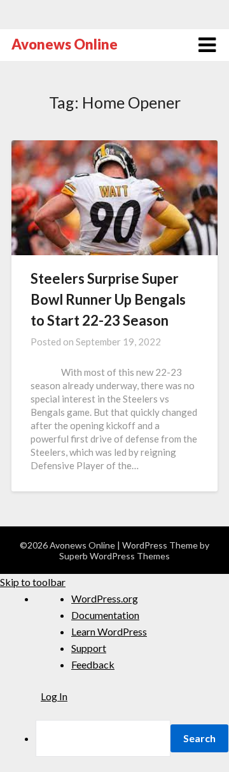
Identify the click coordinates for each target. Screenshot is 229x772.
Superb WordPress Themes (114, 555)
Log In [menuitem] (54, 696)
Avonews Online (64, 44)
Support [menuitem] (88, 648)
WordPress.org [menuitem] (104, 598)
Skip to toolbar (33, 582)
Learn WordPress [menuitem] (109, 631)
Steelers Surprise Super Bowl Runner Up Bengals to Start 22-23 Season (108, 299)
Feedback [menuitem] (92, 664)
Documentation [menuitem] (105, 615)
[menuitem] (132, 738)
